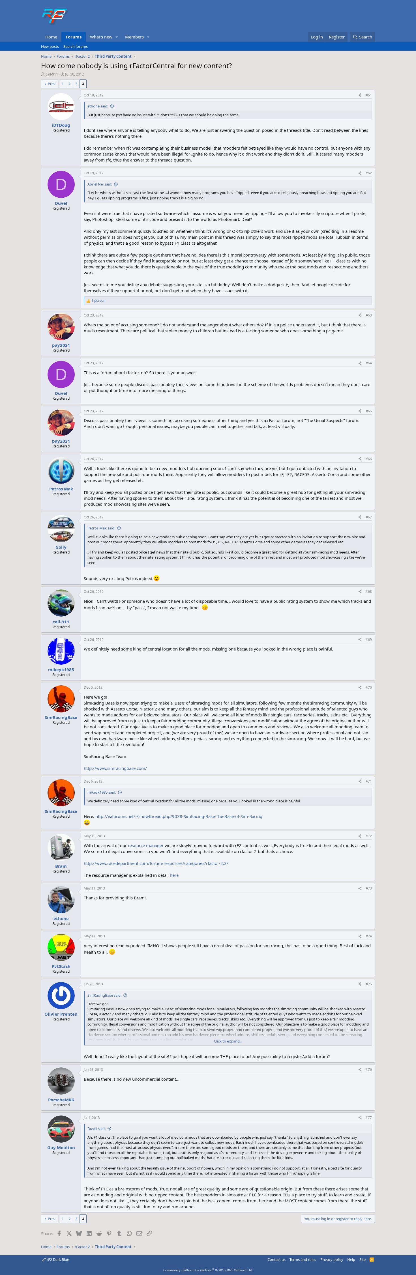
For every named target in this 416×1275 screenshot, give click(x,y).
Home (51, 37)
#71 (369, 781)
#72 (369, 836)
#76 (369, 1069)
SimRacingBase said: (104, 995)
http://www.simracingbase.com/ (115, 768)
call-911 (52, 74)
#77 (369, 1117)
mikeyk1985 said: (101, 792)
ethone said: (97, 106)
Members (134, 37)
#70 (369, 687)
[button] (117, 37)
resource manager (146, 845)
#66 (369, 458)
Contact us (276, 1259)
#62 (369, 173)
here (174, 875)
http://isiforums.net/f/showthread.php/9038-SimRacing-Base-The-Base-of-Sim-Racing (178, 816)
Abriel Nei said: (99, 184)
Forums (74, 37)
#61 (369, 95)
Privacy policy (331, 1259)
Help (351, 1259)
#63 (369, 315)
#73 (369, 888)
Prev (51, 83)
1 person (98, 300)
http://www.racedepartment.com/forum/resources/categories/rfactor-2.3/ (156, 863)
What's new (101, 37)
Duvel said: (96, 1128)
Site (362, 1259)
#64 (369, 363)
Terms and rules (303, 1259)
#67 (369, 517)
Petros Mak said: (101, 528)
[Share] (360, 95)
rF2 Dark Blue (57, 1259)
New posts (50, 46)
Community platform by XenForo (208, 1270)
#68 (369, 591)
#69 (369, 639)
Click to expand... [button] (228, 1041)
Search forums (75, 46)
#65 (369, 411)
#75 (369, 984)
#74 (369, 936)
